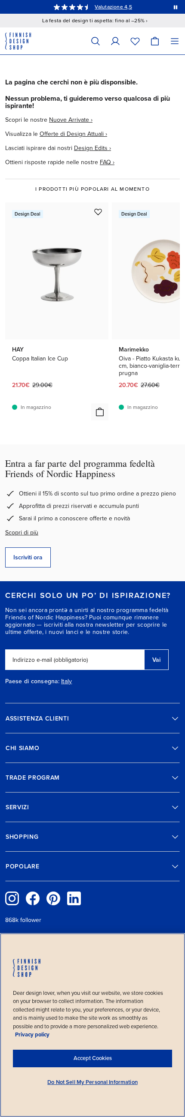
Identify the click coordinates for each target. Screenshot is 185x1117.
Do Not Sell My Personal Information (92, 1082)
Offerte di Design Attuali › (73, 134)
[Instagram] (12, 898)
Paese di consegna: (32, 681)
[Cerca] (95, 40)
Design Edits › (92, 148)
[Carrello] (154, 40)
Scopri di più (21, 532)
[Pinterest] (53, 898)
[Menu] (174, 40)
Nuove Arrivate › (70, 119)
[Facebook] (33, 898)
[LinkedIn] (74, 898)
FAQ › (107, 162)
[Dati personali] (115, 40)
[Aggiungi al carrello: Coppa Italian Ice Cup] (99, 411)
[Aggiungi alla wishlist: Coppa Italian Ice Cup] (98, 212)
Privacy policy (32, 1034)
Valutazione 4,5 (113, 7)
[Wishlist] (135, 40)
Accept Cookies (93, 1058)
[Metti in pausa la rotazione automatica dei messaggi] (175, 7)
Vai (156, 660)
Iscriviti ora (28, 557)
